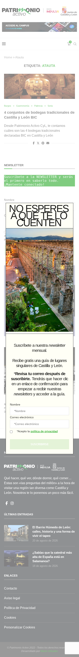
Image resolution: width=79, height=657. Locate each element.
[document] (39, 328)
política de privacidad (44, 431)
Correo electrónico (22, 417)
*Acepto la (37, 431)
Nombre (15, 404)
